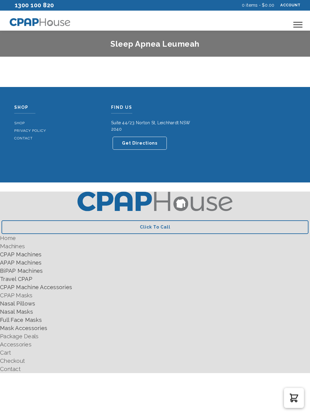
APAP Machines (20, 262)
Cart (5, 352)
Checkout (12, 361)
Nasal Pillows (17, 303)
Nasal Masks (16, 312)
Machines (12, 246)
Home (8, 238)
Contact (23, 138)
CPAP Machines (20, 254)
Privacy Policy (30, 131)
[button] (294, 398)
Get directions (139, 143)
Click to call (155, 227)
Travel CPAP (16, 279)
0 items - (258, 5)
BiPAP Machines (21, 271)
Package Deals (19, 336)
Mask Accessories (23, 328)
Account (290, 5)
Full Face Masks (21, 320)
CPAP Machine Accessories (36, 287)
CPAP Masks (16, 295)
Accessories (15, 344)
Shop (19, 123)
